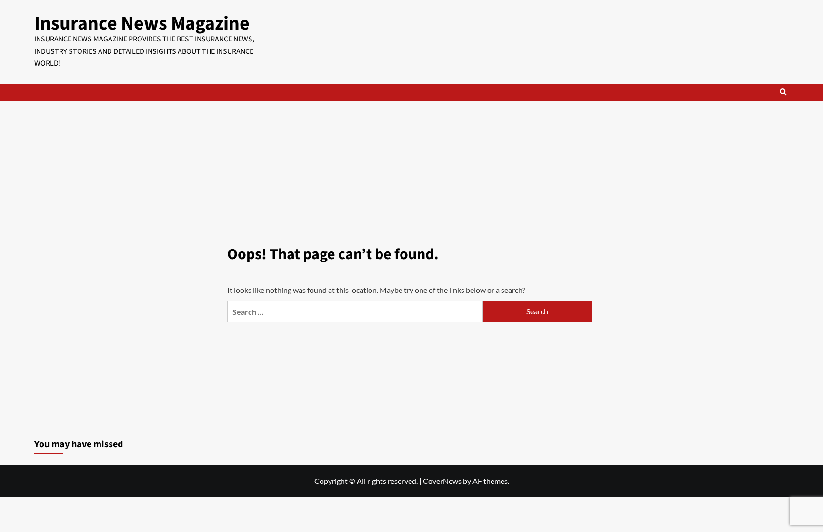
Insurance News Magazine (142, 23)
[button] (783, 92)
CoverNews (442, 480)
